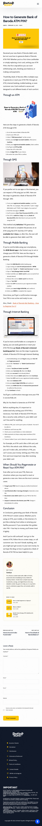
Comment (5, 656)
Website (5, 698)
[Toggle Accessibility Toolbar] (37, 821)
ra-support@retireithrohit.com (15, 795)
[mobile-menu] (38, 4)
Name (4, 678)
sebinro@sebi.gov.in (8, 813)
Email (4, 688)
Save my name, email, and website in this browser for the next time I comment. (19, 709)
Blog (21, 25)
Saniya (5, 25)
